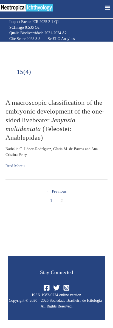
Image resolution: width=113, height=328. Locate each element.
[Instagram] (66, 288)
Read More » (15, 166)
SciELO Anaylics (61, 39)
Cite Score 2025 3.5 (24, 39)
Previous (57, 191)
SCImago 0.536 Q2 (24, 27)
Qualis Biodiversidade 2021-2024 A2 (38, 33)
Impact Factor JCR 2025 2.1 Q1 (34, 22)
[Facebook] (46, 288)
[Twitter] (56, 288)
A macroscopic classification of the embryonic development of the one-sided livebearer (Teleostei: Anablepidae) (54, 120)
